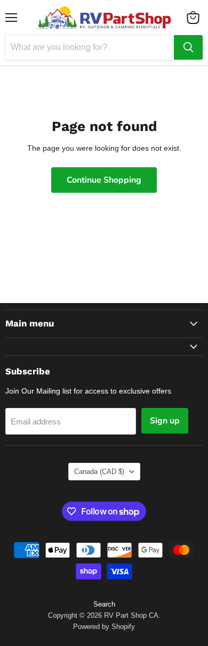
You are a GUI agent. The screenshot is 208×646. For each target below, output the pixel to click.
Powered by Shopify (104, 627)
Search (104, 604)
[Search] (188, 47)
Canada (99, 472)
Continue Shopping (104, 180)
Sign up (165, 421)
